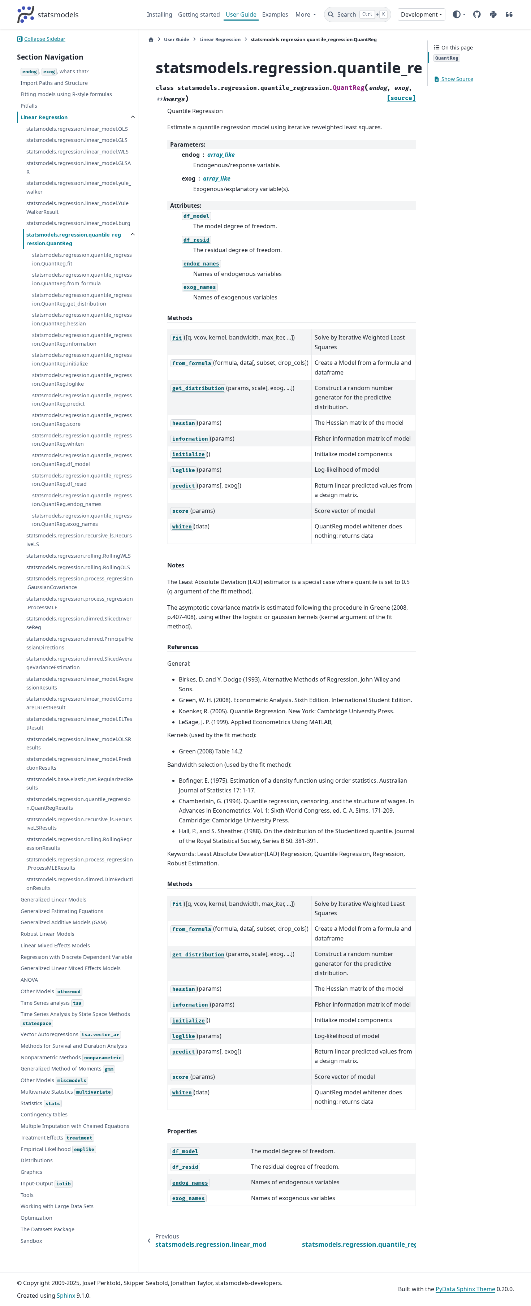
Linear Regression (44, 117)
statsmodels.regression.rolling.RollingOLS (78, 567)
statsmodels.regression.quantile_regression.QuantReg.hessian (82, 319)
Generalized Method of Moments (67, 1068)
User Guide (241, 14)
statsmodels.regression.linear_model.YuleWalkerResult (77, 207)
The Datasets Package (47, 1229)
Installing (159, 14)
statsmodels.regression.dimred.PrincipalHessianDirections (79, 643)
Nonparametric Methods (71, 1057)
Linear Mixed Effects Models (55, 945)
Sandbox (31, 1240)
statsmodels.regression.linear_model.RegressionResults (79, 683)
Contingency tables (44, 1114)
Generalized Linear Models (53, 899)
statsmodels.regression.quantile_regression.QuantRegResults (78, 803)
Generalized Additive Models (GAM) (64, 922)
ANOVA (29, 979)
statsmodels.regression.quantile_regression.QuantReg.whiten (82, 439)
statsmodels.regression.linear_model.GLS (77, 140)
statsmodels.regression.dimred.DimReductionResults (79, 883)
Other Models (51, 991)
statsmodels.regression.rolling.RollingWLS (78, 555)
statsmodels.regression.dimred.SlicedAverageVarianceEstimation (79, 663)
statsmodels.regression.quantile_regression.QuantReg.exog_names (82, 520)
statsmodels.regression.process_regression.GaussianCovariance (79, 583)
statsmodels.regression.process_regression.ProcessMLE (79, 603)
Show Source (456, 79)
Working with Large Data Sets (57, 1206)
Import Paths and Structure (54, 82)
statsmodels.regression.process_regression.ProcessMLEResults (79, 864)
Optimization (36, 1217)
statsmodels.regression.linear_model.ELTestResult (79, 723)
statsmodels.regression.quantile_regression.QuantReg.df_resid (82, 480)
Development (419, 14)
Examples (275, 14)
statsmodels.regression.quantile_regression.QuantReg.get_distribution (82, 299)
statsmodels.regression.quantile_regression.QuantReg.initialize (82, 359)
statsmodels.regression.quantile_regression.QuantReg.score (82, 419)
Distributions (37, 1160)
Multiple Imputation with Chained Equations (75, 1126)
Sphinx (66, 1295)
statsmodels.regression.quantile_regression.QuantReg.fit (82, 259)
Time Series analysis (51, 1002)
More (303, 14)
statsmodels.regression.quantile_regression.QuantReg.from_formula (82, 279)
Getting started (199, 14)
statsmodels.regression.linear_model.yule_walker (78, 187)
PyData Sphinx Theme (465, 1289)
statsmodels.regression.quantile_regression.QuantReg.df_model (82, 459)
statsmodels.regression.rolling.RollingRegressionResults (79, 843)
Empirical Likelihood (57, 1149)
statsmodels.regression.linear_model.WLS (77, 151)
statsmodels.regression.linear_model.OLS (77, 128)
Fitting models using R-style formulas (66, 94)
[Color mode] (459, 14)
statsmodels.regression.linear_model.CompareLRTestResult (79, 703)
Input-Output (46, 1183)
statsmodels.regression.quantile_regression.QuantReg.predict (82, 399)
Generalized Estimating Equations (62, 911)
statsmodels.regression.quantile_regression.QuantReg (73, 239)
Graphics (31, 1171)
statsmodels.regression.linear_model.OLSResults (78, 743)
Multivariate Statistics (66, 1091)
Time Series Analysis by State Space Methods (75, 1018)
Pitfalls (29, 105)
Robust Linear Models (47, 933)
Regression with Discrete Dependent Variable (76, 956)
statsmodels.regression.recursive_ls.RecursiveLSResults (79, 823)
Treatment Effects (56, 1137)
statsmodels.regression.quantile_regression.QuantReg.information (82, 339)
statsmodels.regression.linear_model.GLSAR (78, 167)
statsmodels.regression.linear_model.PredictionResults (78, 763)
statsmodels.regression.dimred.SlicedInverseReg (78, 623)
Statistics (40, 1103)
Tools (27, 1195)
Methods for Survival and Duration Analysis (74, 1045)
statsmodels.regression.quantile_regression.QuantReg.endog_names (82, 499)
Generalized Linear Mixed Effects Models (71, 968)
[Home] (151, 39)
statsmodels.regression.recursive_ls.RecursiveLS (79, 540)
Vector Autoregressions (70, 1034)
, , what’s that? (55, 71)
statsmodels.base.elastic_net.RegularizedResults (79, 783)
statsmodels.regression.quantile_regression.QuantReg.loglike (82, 379)
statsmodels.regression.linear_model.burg (78, 223)
